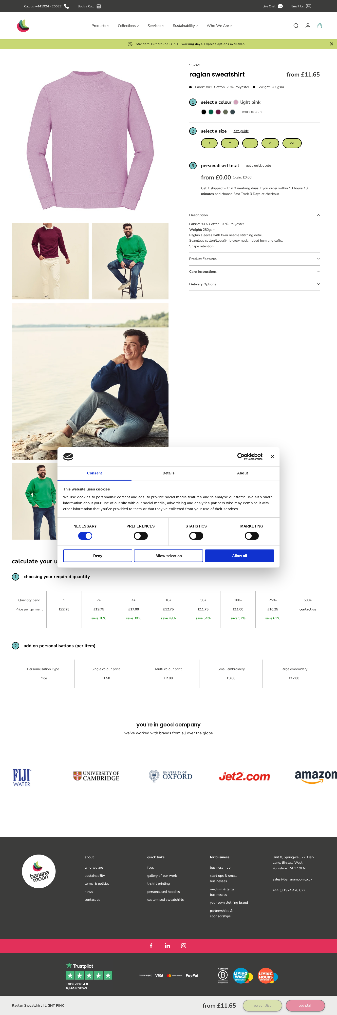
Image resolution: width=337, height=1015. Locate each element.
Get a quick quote (258, 165)
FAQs (150, 867)
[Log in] (307, 25)
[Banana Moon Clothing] (22, 26)
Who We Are (94, 867)
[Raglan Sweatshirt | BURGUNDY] (218, 113)
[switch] (141, 536)
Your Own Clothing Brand (229, 902)
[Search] (296, 25)
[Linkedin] (167, 946)
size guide (241, 131)
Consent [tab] (94, 473)
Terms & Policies (97, 883)
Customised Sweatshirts (165, 899)
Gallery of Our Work (162, 875)
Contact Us (92, 899)
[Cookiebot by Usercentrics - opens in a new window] (240, 456)
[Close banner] (272, 456)
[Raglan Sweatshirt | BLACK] (203, 113)
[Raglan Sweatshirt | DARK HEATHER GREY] (232, 113)
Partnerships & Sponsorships (221, 913)
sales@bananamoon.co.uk (292, 879)
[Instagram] (183, 946)
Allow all (239, 556)
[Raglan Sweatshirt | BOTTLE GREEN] (211, 113)
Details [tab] (169, 473)
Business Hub (220, 867)
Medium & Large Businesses (222, 892)
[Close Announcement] (331, 44)
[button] (273, 6)
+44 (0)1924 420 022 (289, 890)
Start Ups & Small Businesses (223, 878)
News (89, 891)
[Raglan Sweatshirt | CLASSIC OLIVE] (225, 113)
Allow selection (168, 556)
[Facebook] (151, 946)
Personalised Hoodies (163, 891)
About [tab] (242, 473)
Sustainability (95, 875)
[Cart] (319, 25)
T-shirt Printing (158, 883)
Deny (97, 556)
